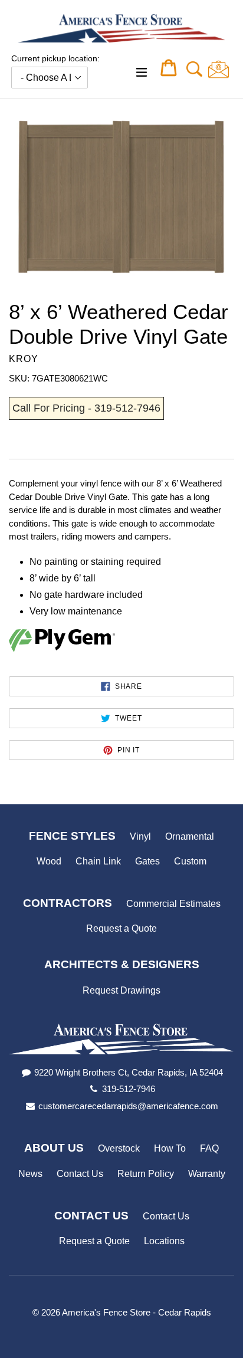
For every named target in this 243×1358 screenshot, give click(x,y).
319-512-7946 (128, 1089)
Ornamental (189, 836)
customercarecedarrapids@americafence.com (128, 1106)
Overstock (119, 1148)
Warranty (206, 1174)
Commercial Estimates (173, 904)
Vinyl (140, 836)
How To (170, 1148)
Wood (49, 861)
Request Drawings (121, 990)
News (30, 1174)
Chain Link (98, 861)
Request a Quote (121, 928)
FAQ (209, 1148)
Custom (190, 861)
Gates (147, 861)
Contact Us (80, 1174)
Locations (164, 1241)
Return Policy (145, 1174)
